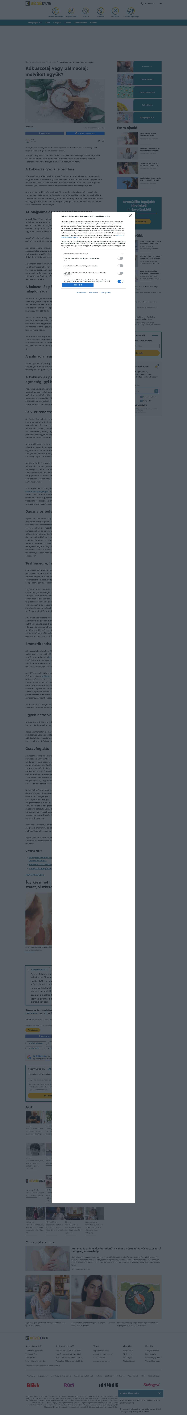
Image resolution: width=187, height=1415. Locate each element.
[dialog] (93, 707)
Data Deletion (81, 292)
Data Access (93, 292)
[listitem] (93, 253)
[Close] (131, 216)
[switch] (120, 258)
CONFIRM (78, 285)
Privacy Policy (105, 292)
